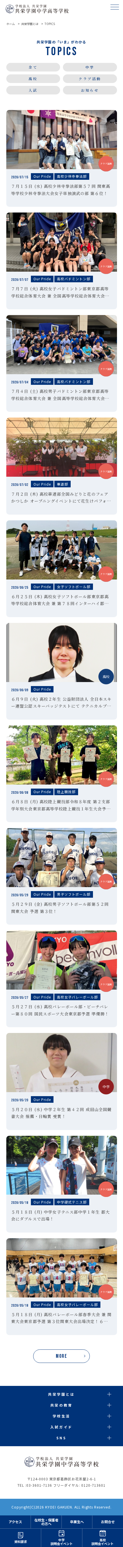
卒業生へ (77, 1522)
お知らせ (90, 90)
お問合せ (108, 1522)
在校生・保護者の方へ (46, 1522)
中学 (90, 67)
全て (33, 67)
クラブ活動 (90, 78)
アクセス (15, 1522)
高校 (33, 78)
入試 (33, 90)
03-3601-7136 (39, 1485)
